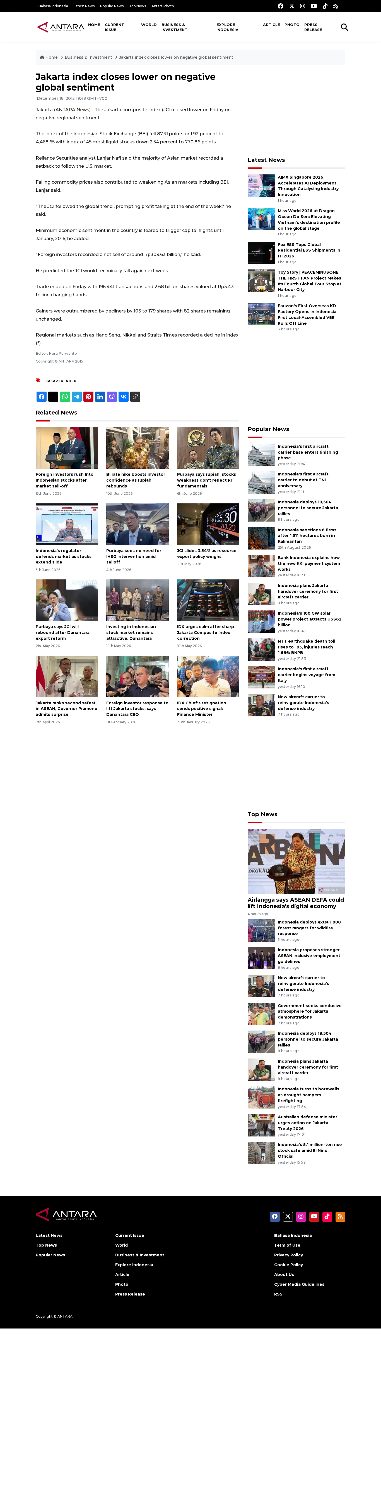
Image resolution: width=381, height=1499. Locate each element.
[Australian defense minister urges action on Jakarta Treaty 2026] (261, 1125)
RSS (278, 1294)
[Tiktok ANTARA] (325, 6)
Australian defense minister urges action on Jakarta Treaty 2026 (307, 1122)
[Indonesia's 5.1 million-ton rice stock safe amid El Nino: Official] (261, 1152)
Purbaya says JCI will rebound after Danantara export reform (63, 632)
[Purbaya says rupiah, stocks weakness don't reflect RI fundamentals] (208, 447)
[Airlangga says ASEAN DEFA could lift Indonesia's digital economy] (296, 860)
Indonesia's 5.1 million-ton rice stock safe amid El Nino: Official (310, 1150)
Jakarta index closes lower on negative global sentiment (176, 57)
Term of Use (287, 1245)
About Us (284, 1274)
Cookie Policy (288, 1264)
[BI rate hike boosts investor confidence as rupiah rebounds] (137, 447)
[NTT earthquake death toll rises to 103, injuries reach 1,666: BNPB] (261, 649)
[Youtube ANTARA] (314, 6)
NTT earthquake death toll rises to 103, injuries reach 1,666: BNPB (306, 647)
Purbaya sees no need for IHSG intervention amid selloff (133, 556)
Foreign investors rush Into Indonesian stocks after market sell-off (64, 480)
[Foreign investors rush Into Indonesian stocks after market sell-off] (67, 447)
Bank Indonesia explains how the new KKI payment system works (309, 563)
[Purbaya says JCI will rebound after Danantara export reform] (67, 600)
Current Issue (114, 27)
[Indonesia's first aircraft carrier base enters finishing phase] (261, 454)
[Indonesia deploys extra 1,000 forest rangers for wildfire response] (261, 930)
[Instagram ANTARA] (302, 6)
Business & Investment (174, 27)
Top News (137, 6)
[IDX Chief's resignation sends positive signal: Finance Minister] (208, 676)
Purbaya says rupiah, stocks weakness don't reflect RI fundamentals (206, 480)
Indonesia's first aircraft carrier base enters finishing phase (308, 452)
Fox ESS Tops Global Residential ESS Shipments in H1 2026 (309, 250)
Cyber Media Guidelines (299, 1284)
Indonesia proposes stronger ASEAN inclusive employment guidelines (309, 955)
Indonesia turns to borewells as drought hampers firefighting (308, 1094)
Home (94, 24)
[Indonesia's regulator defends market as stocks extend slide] (67, 524)
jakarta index (61, 381)
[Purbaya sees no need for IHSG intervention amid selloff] (137, 524)
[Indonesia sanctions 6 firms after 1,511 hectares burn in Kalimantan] (261, 538)
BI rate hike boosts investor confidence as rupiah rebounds (135, 480)
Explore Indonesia (227, 27)
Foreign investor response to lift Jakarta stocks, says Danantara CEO (137, 708)
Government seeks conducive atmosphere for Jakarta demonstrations (310, 1011)
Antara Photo (162, 6)
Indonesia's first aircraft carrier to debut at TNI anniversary (303, 480)
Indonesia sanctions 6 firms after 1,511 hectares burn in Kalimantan (307, 535)
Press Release (313, 27)
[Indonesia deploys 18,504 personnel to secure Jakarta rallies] (261, 510)
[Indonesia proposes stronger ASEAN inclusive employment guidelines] (261, 958)
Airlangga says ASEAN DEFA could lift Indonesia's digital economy (296, 903)
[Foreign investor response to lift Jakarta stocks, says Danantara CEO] (137, 676)
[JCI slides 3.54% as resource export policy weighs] (208, 524)
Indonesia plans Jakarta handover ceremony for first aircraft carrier (308, 591)
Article (271, 24)
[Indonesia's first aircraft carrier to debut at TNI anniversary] (261, 482)
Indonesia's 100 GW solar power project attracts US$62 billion (309, 619)
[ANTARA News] (61, 27)
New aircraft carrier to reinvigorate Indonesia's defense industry (303, 702)
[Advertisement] (296, 111)
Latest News (84, 6)
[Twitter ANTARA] (292, 6)
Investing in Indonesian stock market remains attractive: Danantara (131, 632)
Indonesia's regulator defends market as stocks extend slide (63, 556)
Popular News (112, 6)
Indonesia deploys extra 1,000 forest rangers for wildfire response (309, 928)
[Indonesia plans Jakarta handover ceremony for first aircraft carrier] (261, 593)
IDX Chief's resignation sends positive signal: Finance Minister (201, 708)
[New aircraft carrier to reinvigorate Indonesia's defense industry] (261, 704)
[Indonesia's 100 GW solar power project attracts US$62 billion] (261, 621)
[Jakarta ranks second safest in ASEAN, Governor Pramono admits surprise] (67, 676)
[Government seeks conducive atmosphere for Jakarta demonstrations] (261, 1013)
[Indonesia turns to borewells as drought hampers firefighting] (261, 1097)
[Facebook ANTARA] (280, 6)
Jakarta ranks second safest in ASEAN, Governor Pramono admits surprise (66, 708)
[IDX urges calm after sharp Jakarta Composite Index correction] (208, 600)
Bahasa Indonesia (53, 6)
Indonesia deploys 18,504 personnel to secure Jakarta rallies (308, 507)
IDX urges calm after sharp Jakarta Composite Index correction (205, 632)
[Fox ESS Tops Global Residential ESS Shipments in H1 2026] (261, 252)
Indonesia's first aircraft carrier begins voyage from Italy (306, 674)
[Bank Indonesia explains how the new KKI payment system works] (261, 565)
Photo (292, 24)
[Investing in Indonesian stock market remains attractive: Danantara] (137, 600)
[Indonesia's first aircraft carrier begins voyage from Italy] (261, 677)
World (149, 24)
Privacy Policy (288, 1255)
